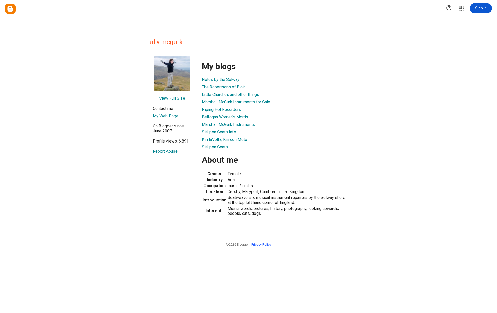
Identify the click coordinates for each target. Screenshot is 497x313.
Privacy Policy (261, 244)
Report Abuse (165, 151)
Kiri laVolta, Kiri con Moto (224, 139)
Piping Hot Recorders (221, 109)
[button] (449, 8)
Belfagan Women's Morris (225, 117)
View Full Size (172, 98)
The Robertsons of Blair (223, 86)
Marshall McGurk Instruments (228, 124)
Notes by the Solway (220, 79)
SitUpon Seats (215, 147)
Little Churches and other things (230, 94)
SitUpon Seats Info (219, 132)
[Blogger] (10, 9)
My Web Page (165, 115)
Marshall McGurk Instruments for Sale (236, 101)
